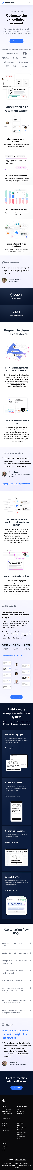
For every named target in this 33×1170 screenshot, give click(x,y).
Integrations (5, 1128)
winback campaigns (18, 384)
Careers (4, 1148)
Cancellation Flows (6, 1109)
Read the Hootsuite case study (11, 655)
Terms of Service (8, 1163)
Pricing (3, 1125)
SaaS (18, 1109)
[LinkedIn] (7, 1159)
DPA (26, 1165)
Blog (18, 1125)
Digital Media (20, 1113)
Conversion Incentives (7, 1116)
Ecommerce (20, 1111)
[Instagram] (12, 1159)
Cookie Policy (20, 1165)
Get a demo (16, 41)
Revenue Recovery (7, 1113)
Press (3, 1151)
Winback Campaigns (7, 1111)
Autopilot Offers (6, 1118)
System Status (21, 1139)
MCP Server (20, 1134)
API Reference (21, 1136)
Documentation (21, 1132)
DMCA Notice (12, 1165)
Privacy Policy (17, 1163)
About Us (4, 1146)
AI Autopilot (24, 181)
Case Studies (5, 1130)
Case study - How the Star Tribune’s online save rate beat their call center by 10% (16, 484)
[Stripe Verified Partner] (20, 1159)
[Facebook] (10, 1159)
